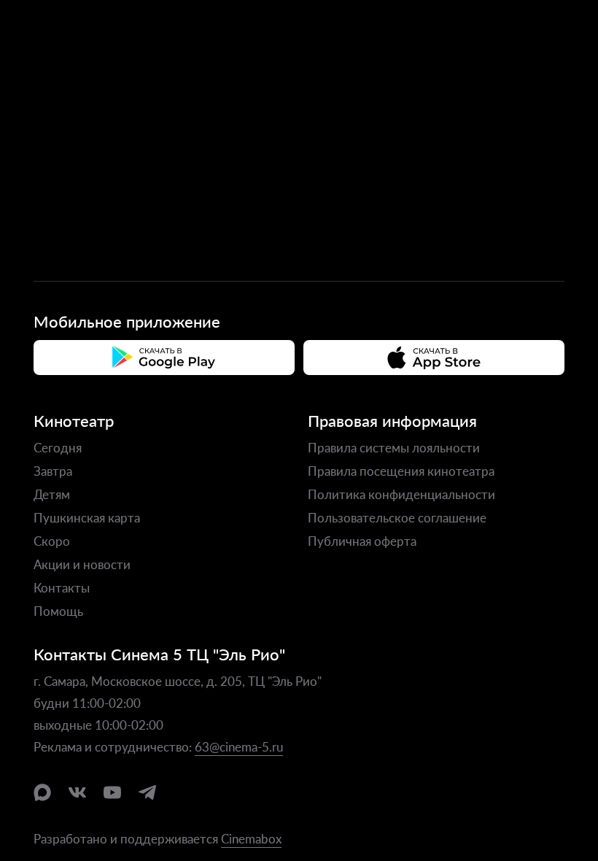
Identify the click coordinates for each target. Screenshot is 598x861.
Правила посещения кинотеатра (401, 470)
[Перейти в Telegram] (147, 792)
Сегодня (58, 447)
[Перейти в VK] (77, 792)
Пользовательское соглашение (397, 517)
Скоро (52, 540)
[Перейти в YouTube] (112, 792)
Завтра (53, 470)
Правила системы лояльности (394, 447)
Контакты (62, 587)
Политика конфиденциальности (401, 494)
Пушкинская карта (87, 517)
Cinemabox (251, 838)
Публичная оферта (362, 540)
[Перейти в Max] (42, 792)
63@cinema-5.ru (239, 746)
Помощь (58, 610)
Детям (52, 494)
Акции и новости (82, 564)
